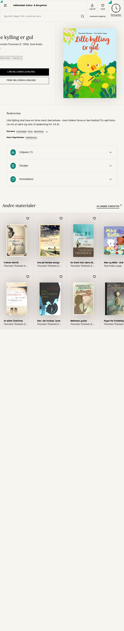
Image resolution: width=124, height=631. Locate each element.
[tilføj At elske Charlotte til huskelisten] (28, 277)
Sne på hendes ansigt (48, 262)
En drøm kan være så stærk (81, 263)
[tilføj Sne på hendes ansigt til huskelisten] (61, 219)
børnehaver (39, 131)
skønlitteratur (31, 137)
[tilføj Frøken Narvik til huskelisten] (28, 219)
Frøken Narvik (11, 262)
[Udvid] (47, 132)
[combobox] (43, 16)
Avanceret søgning (97, 16)
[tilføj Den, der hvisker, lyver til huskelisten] (61, 277)
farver (30, 131)
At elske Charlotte (13, 320)
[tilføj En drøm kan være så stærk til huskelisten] (94, 219)
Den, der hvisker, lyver (48, 320)
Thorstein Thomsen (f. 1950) (15, 266)
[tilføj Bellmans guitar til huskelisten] (94, 277)
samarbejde (21, 131)
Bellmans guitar (78, 320)
